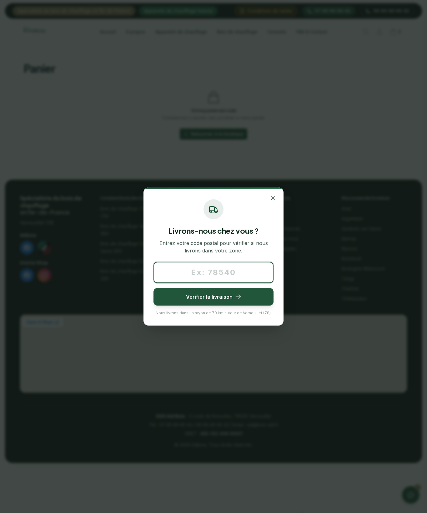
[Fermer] (273, 198)
